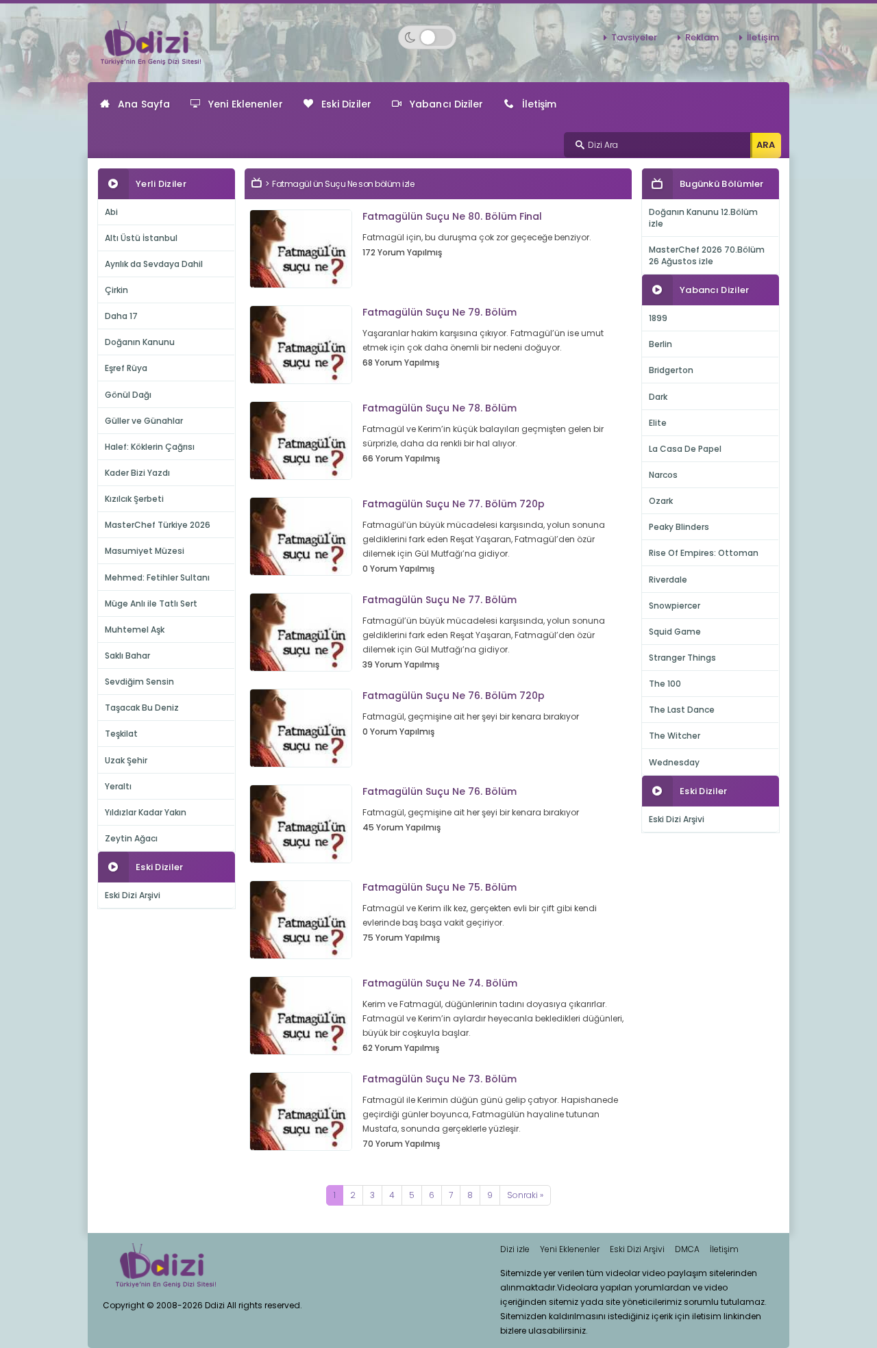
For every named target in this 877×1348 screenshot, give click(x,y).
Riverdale (668, 579)
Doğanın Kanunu (140, 342)
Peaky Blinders (679, 527)
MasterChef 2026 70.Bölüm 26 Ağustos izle (707, 255)
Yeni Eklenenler (245, 104)
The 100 (665, 683)
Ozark (661, 501)
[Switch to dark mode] (427, 37)
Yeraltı (118, 786)
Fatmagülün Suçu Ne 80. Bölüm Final (452, 216)
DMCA (687, 1249)
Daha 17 (121, 316)
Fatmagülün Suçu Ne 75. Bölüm (439, 887)
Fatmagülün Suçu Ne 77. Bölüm (439, 600)
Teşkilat (121, 733)
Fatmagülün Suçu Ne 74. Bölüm (439, 983)
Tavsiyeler (634, 37)
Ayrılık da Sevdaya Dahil (154, 264)
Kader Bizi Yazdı (137, 473)
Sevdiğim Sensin (139, 681)
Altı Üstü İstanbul (141, 238)
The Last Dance (682, 709)
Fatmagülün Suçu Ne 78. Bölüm (439, 408)
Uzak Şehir (126, 760)
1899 (658, 318)
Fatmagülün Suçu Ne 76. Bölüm (439, 791)
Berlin (660, 344)
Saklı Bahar (127, 655)
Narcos (663, 475)
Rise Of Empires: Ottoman (703, 553)
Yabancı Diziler (447, 104)
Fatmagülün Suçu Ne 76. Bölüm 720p (453, 695)
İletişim (763, 37)
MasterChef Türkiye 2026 (157, 525)
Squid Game (675, 631)
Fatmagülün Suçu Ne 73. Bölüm (439, 1079)
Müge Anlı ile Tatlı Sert (151, 603)
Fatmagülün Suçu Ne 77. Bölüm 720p (453, 504)
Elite (658, 423)
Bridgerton (671, 370)
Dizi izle (515, 1249)
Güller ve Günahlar (144, 421)
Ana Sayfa (144, 104)
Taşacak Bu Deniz (142, 707)
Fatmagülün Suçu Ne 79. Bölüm (439, 312)
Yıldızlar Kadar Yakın (145, 812)
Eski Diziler (346, 104)
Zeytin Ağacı (131, 838)
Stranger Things (682, 657)
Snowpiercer (674, 605)
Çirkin (116, 290)
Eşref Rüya (126, 368)
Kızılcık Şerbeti (134, 499)
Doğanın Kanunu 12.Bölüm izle (703, 217)
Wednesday (674, 762)
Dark (658, 397)
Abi (111, 212)
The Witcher (674, 735)
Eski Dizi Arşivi (132, 895)
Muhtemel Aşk (134, 629)
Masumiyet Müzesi (144, 551)
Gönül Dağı (128, 394)
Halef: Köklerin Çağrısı (150, 447)
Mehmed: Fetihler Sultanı (157, 577)
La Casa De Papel (685, 449)
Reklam (702, 37)
